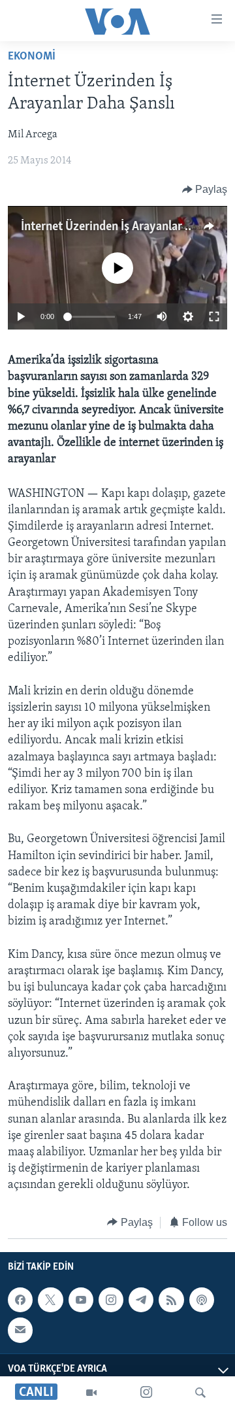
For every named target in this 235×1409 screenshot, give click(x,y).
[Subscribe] (20, 1329)
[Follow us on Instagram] (111, 1299)
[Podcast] (201, 1299)
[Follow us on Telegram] (141, 1299)
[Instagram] (146, 1392)
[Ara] (200, 1392)
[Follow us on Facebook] (20, 1299)
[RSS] (171, 1299)
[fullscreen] (214, 316)
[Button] (205, 189)
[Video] (91, 1392)
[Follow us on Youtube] (81, 1299)
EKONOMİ (31, 57)
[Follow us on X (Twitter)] (50, 1299)
